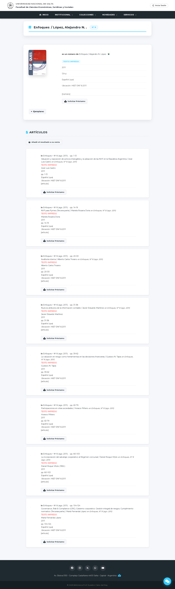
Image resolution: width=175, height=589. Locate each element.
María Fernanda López (76, 511)
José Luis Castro (48, 168)
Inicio (45, 15)
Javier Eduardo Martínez (93, 308)
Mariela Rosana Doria (80, 210)
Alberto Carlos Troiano (67, 259)
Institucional (63, 15)
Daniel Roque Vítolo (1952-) (53, 466)
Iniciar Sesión (160, 5)
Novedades (108, 15)
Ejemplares (38, 111)
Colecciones (86, 15)
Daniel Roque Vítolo (108, 457)
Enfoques (41, 27)
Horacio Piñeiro (81, 408)
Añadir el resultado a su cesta (46, 142)
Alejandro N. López (97, 54)
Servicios (129, 15)
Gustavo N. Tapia (113, 357)
